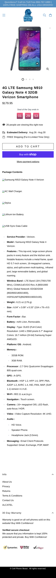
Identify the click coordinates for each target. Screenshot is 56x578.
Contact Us (8, 500)
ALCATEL (7, 505)
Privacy (6, 486)
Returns (6, 491)
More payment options (28, 161)
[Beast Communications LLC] (28, 15)
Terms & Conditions (12, 495)
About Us (7, 482)
